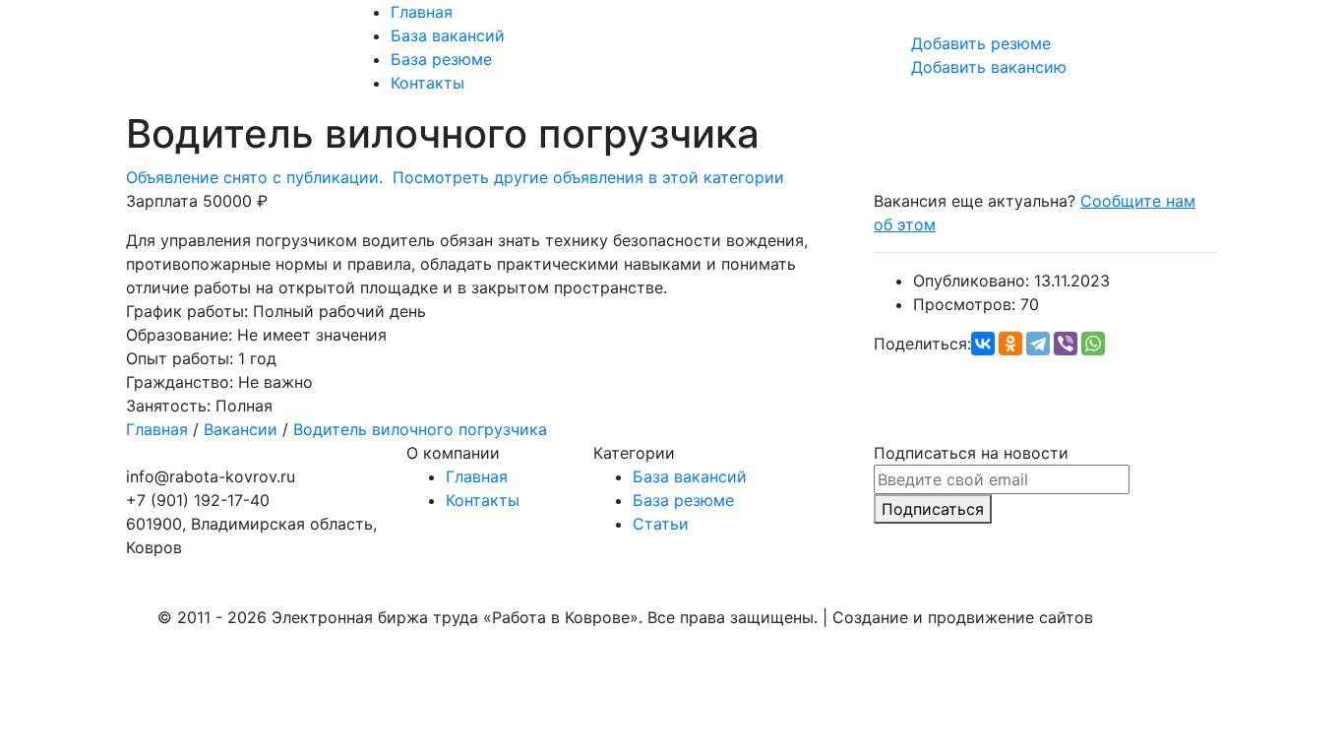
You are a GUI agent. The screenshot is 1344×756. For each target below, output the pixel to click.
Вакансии (240, 429)
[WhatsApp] (1093, 343)
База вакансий (448, 35)
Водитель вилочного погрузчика (420, 429)
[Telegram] (1038, 343)
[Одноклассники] (1010, 343)
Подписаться (933, 509)
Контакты (427, 83)
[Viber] (1065, 343)
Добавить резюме (981, 43)
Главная (422, 12)
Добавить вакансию (989, 67)
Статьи (661, 524)
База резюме (441, 59)
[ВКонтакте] (983, 343)
